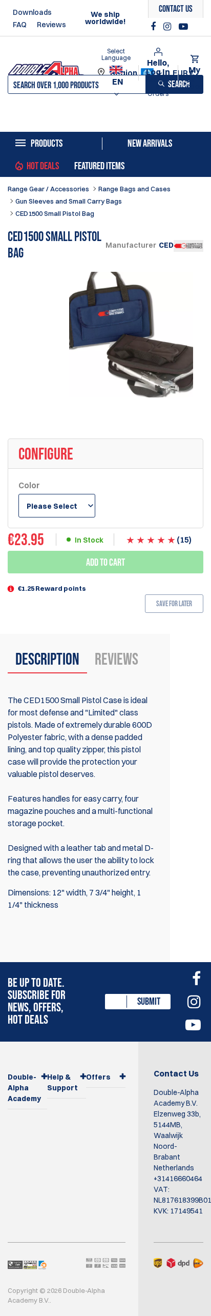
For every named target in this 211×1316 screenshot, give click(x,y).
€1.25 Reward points (52, 588)
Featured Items (99, 166)
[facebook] (154, 26)
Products (46, 143)
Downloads (32, 12)
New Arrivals (150, 143)
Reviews (51, 24)
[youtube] (183, 26)
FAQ (20, 24)
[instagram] (168, 26)
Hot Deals (43, 166)
